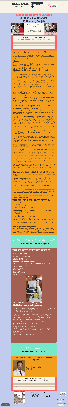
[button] (52, 12)
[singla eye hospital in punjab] (32, 6)
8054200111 (33, 4)
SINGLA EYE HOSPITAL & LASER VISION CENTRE (21, 4)
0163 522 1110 (38, 4)
